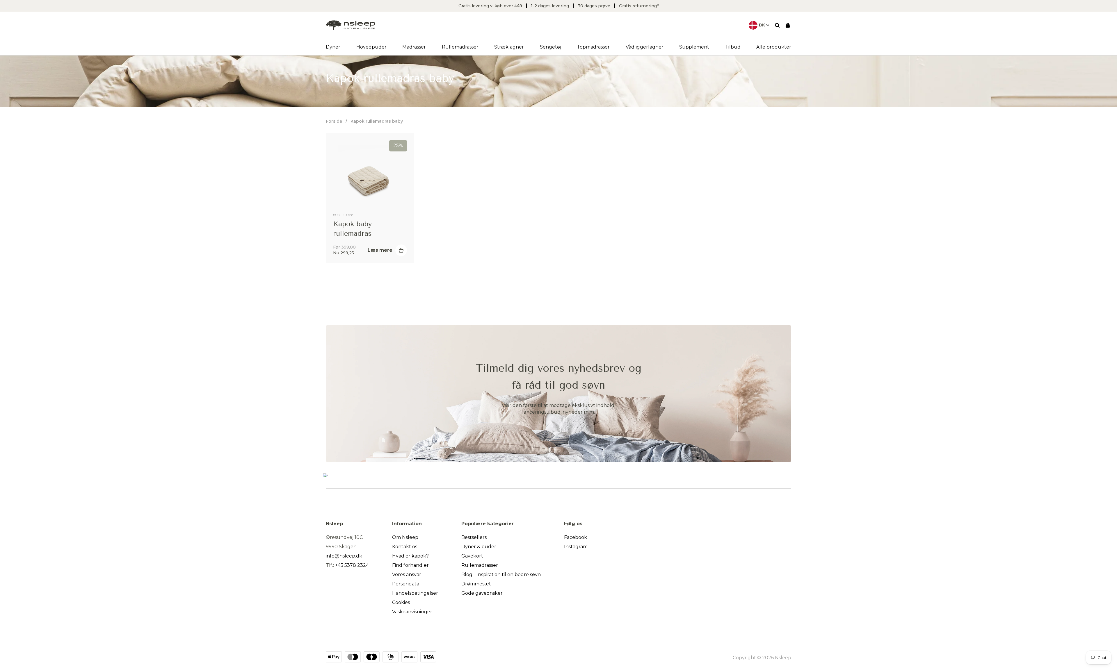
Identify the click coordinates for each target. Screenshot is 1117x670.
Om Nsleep (405, 537)
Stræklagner (509, 47)
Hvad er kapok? (410, 556)
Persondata (405, 584)
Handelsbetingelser (415, 593)
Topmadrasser (593, 47)
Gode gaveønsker (482, 593)
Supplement (694, 47)
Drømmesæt (476, 584)
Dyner (333, 47)
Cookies (401, 602)
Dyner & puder (478, 546)
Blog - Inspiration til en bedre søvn (501, 574)
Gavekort (472, 556)
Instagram (576, 546)
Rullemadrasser (460, 47)
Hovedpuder (371, 47)
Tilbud (733, 47)
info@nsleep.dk (344, 556)
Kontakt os (404, 546)
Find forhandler (410, 565)
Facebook (575, 537)
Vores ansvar (406, 574)
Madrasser (414, 47)
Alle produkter (773, 47)
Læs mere (380, 250)
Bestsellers (474, 537)
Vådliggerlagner (645, 47)
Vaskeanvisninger (412, 611)
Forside (334, 121)
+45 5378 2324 (352, 565)
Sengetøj (550, 47)
